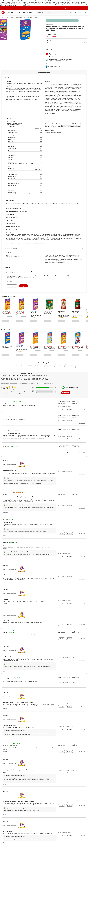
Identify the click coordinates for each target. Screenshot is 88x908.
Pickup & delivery (27, 12)
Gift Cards (11, 4)
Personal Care (14, 2)
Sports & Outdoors (22, 2)
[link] (50, 32)
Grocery (71, 0)
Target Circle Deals (65, 4)
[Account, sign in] (78, 12)
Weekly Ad (72, 4)
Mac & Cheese (33, 17)
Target (2, 17)
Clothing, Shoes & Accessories (33, 0)
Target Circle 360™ (58, 8)
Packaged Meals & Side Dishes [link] (27, 365)
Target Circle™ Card (47, 8)
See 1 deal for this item (52, 36)
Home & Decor (44, 0)
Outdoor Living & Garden (63, 0)
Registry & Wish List (68, 8)
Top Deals (58, 4)
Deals (32, 4)
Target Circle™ (37, 8)
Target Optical (27, 4)
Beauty (9, 2)
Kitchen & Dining (52, 0)
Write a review (65, 392)
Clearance (36, 4)
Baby (6, 2)
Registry (11, 5)
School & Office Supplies (43, 2)
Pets (28, 2)
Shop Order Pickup (79, 4)
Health (31, 2)
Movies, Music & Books (77, 2)
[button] (50, 32)
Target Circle (21, 5)
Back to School (13, 0)
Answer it (10, 281)
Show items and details (62, 60)
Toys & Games (52, 2)
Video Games (68, 2)
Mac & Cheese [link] (16, 365)
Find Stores (27, 5)
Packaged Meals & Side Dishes (22, 17)
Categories (11, 12)
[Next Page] (85, 43)
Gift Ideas (6, 4)
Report (36, 277)
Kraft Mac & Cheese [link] (39, 365)
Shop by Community (19, 4)
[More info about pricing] (77, 35)
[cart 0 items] (85, 12)
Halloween (23, 0)
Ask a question (23, 286)
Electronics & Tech (60, 2)
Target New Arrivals (4, 0)
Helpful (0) (26, 277)
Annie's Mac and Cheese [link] (70, 365)
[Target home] (3, 12)
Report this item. (42, 243)
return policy (51, 262)
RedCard (15, 5)
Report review (82, 409)
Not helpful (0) (31, 277)
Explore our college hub (67, 20)
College (19, 0)
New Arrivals (42, 4)
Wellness (35, 2)
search (71, 12)
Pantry (12, 17)
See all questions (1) (12, 286)
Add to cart (49, 49)
